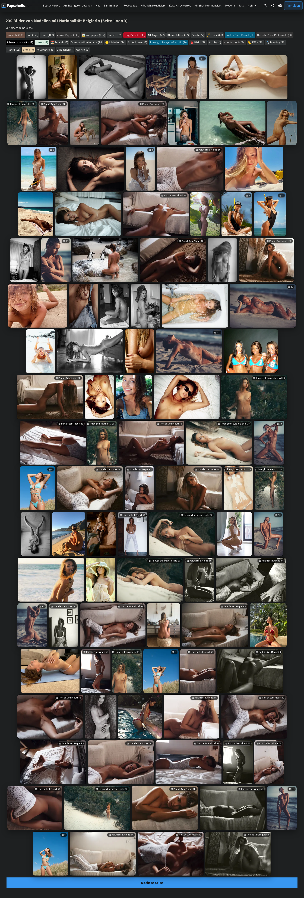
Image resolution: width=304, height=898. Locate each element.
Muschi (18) (13, 49)
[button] (280, 6)
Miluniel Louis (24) (234, 42)
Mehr (251, 5)
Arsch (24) (215, 42)
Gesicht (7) (82, 49)
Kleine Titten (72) (178, 35)
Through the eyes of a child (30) (169, 42)
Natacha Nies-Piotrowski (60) (275, 35)
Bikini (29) (200, 42)
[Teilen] (272, 6)
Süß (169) (32, 35)
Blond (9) (28, 49)
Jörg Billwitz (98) (134, 35)
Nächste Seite (152, 882)
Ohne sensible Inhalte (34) (87, 42)
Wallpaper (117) (95, 35)
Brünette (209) (15, 35)
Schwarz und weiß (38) (20, 42)
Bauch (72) (197, 35)
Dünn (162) (47, 35)
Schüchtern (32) (137, 42)
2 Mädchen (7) (65, 49)
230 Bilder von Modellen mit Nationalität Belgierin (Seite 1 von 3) (67, 20)
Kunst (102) (115, 35)
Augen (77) (158, 35)
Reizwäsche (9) (45, 49)
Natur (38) (42, 42)
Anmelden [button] (293, 6)
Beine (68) (217, 35)
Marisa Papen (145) (67, 35)
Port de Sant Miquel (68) (240, 35)
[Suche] (265, 6)
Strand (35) (61, 42)
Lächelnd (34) (117, 42)
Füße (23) (257, 42)
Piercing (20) (277, 42)
